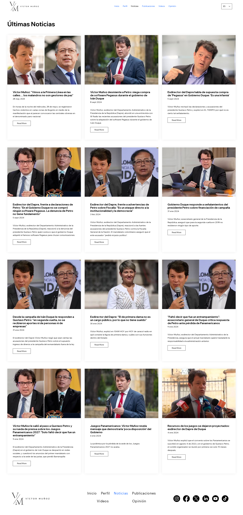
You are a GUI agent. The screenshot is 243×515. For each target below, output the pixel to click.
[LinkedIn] (205, 498)
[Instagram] (176, 498)
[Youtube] (215, 498)
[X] (196, 498)
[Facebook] (186, 498)
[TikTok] (225, 498)
